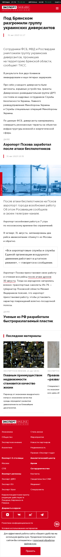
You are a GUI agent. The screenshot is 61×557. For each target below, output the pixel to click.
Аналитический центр (42, 458)
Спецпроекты (37, 489)
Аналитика (7, 447)
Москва (5, 463)
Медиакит (35, 484)
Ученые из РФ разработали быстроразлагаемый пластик (28, 319)
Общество (7, 437)
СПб (4, 468)
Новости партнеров (40, 442)
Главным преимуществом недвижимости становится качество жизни (22, 381)
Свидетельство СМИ (40, 479)
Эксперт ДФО (9, 479)
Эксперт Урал (9, 489)
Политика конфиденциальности (17, 523)
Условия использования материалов (20, 528)
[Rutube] (30, 514)
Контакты (35, 474)
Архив (33, 463)
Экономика (7, 432)
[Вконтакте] (19, 514)
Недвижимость (37, 447)
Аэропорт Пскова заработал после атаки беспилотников (27, 146)
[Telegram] (42, 514)
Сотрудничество (40, 468)
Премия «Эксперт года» (42, 453)
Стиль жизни (36, 432)
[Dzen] (7, 514)
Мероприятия (37, 437)
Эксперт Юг (8, 484)
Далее (6, 139)
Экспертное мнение (14, 371)
